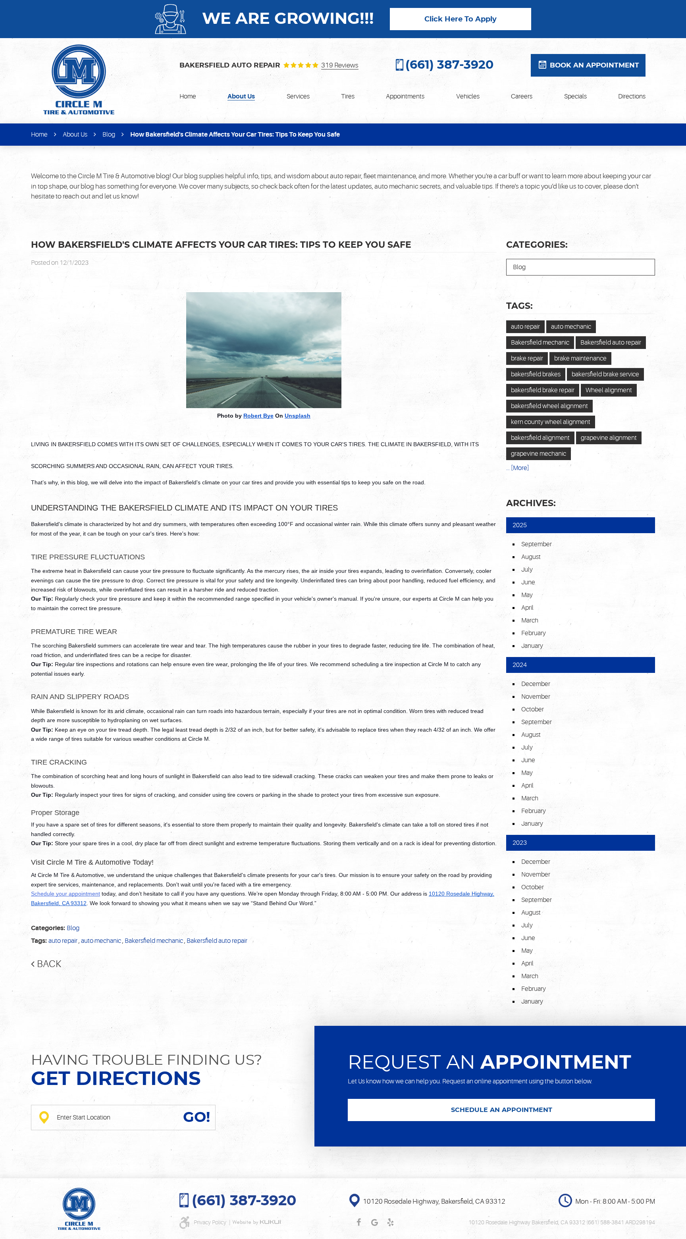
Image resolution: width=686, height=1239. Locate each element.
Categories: (537, 245)
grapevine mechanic (538, 453)
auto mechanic (101, 940)
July (527, 569)
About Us (241, 96)
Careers (521, 96)
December (535, 684)
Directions (632, 96)
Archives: (531, 503)
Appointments (405, 96)
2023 (520, 842)
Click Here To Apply (460, 19)
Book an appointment (594, 65)
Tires (348, 96)
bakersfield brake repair (542, 390)
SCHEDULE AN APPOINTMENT (501, 1110)
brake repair (527, 358)
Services (298, 96)
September (536, 544)
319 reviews (339, 65)
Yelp (390, 1222)
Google (374, 1222)
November (535, 696)
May (527, 595)
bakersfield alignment (540, 437)
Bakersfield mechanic (154, 940)
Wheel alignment (609, 390)
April (527, 607)
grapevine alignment (609, 437)
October (532, 709)
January (532, 645)
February (533, 633)
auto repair (62, 940)
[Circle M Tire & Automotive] (78, 79)
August (531, 557)
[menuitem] (187, 96)
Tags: (519, 306)
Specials (575, 96)
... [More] (517, 468)
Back (49, 964)
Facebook (358, 1222)
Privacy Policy (210, 1222)
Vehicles (468, 96)
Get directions (116, 1079)
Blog (108, 134)
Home (187, 96)
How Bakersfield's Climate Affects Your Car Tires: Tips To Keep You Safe (235, 134)
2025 (520, 525)
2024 (520, 665)
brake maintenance (580, 358)
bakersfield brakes (536, 374)
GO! (196, 1117)
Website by (256, 1222)
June (528, 582)
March (529, 620)
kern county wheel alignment (550, 422)
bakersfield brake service (605, 374)
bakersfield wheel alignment (549, 406)
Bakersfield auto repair (217, 940)
